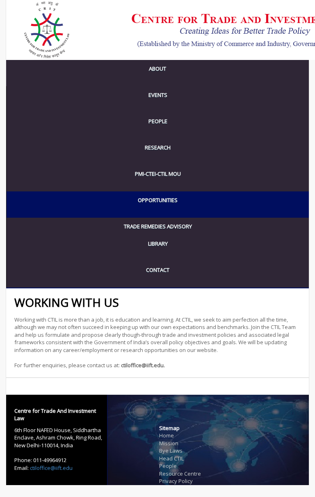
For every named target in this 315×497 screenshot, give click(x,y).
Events (157, 95)
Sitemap (169, 428)
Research (158, 147)
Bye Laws (171, 450)
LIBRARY (158, 243)
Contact (157, 270)
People (157, 121)
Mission (168, 443)
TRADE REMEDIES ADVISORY (158, 226)
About (157, 68)
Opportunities (158, 200)
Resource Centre (180, 473)
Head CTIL (171, 458)
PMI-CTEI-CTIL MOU (158, 173)
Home (166, 435)
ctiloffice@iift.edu (51, 468)
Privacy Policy (176, 481)
